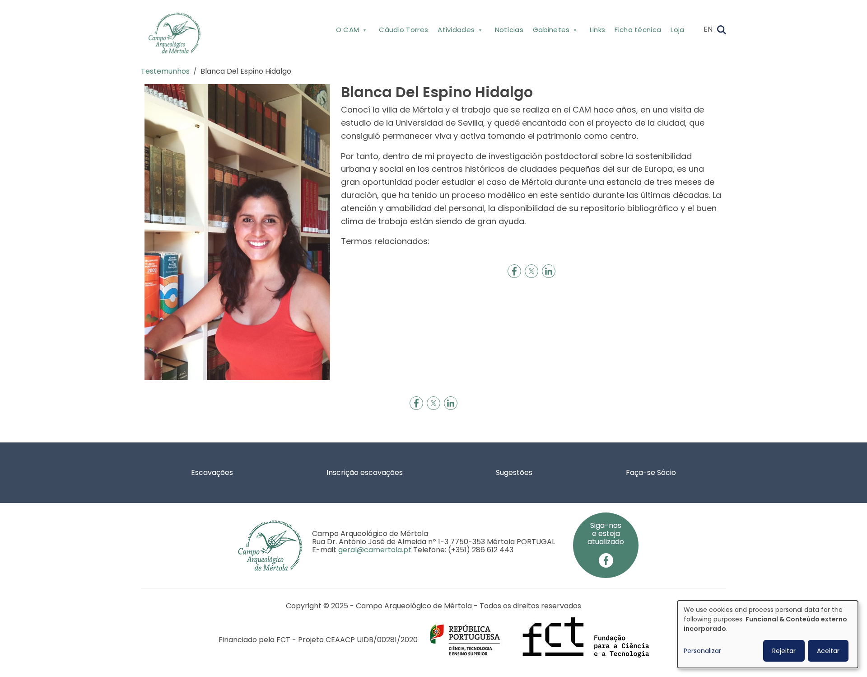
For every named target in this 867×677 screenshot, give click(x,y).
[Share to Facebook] (514, 271)
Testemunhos (165, 71)
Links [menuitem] (598, 29)
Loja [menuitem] (677, 29)
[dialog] (767, 634)
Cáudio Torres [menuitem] (403, 29)
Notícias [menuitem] (509, 29)
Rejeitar (784, 650)
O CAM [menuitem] (345, 31)
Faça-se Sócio (651, 472)
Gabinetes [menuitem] (548, 31)
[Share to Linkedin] (548, 271)
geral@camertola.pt (374, 550)
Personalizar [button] (702, 650)
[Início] (178, 33)
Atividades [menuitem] (454, 31)
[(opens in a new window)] (606, 560)
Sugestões (514, 472)
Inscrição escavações (364, 472)
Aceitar (828, 650)
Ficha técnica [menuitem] (638, 29)
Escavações (212, 472)
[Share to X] (531, 271)
